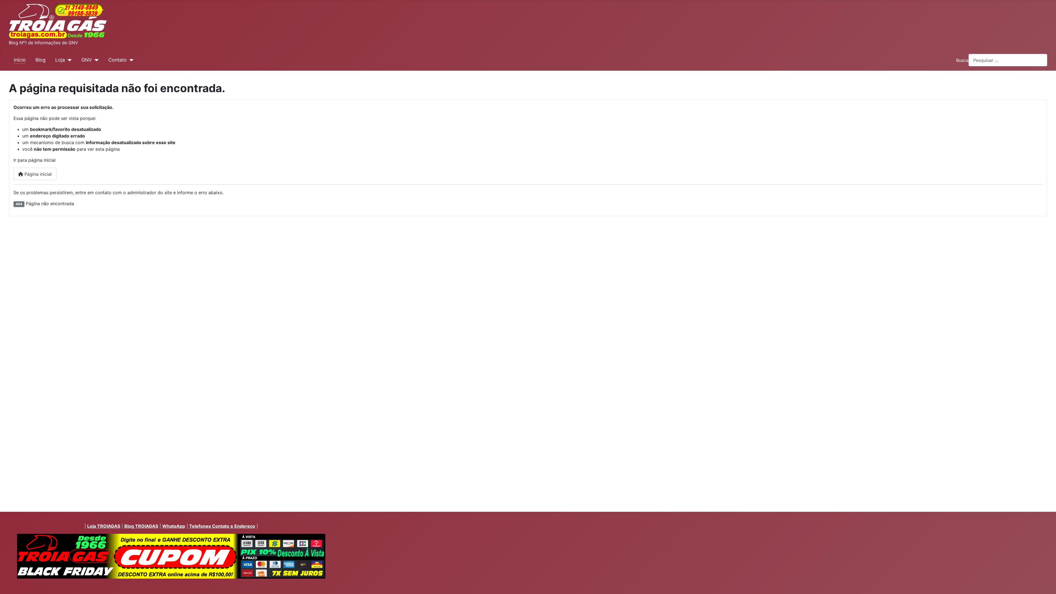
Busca (962, 60)
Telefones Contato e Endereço (222, 526)
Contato (117, 60)
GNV (86, 60)
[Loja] (68, 60)
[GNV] (95, 60)
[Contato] (130, 60)
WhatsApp (173, 526)
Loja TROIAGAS (103, 526)
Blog (40, 60)
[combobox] (1008, 60)
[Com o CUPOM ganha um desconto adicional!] (171, 556)
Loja (60, 60)
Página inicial (37, 174)
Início (20, 60)
